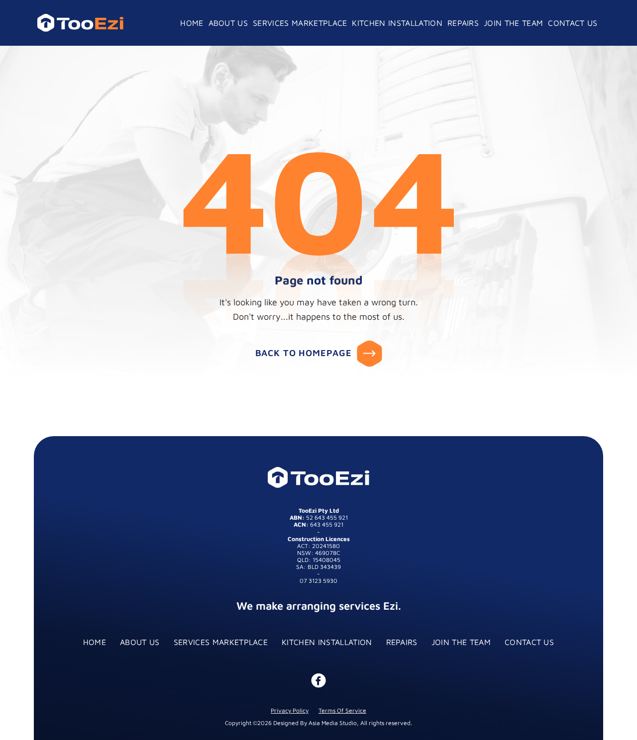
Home (94, 642)
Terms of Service (342, 711)
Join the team (461, 642)
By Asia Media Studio (328, 723)
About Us (140, 642)
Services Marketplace (221, 642)
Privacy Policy (290, 711)
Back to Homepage (303, 353)
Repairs (402, 642)
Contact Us (529, 642)
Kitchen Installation (327, 642)
